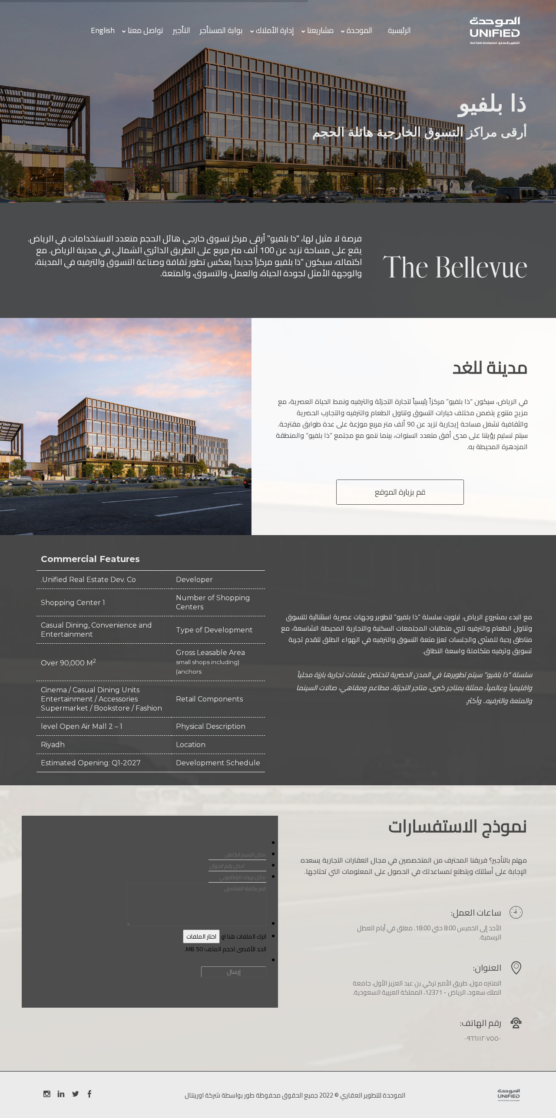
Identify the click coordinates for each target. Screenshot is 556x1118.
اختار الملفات (201, 936)
